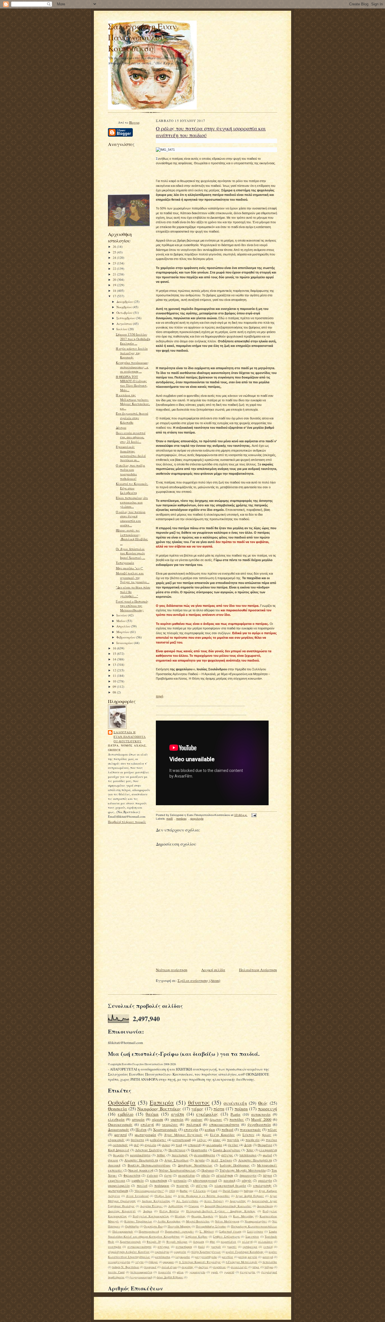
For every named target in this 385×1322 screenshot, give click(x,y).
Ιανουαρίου (125, 643)
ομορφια (168, 1262)
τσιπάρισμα (247, 1155)
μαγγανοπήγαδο (206, 1257)
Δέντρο (121, 427)
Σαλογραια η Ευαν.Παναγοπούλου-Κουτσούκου (130, 736)
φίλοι (180, 1272)
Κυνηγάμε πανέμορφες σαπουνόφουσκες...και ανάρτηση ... (132, 366)
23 (115, 263)
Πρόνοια (208, 1170)
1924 (172, 1191)
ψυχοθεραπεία (259, 1124)
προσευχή (267, 1108)
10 (115, 681)
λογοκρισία (182, 1257)
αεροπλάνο (186, 1175)
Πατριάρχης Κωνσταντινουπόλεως (254, 1226)
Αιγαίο (200, 1160)
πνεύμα (271, 1140)
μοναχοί (267, 1257)
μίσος (217, 1140)
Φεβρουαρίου (126, 637)
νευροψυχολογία (119, 1262)
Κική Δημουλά (118, 1150)
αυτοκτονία (261, 1114)
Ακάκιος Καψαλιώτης (156, 1201)
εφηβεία (138, 1180)
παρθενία (252, 1140)
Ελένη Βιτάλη (169, 1211)
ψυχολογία (196, 818)
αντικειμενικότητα (139, 1247)
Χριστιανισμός (165, 1129)
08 (115, 692)
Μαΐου (121, 621)
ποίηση (241, 1108)
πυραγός (182, 1185)
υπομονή (194, 1145)
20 (115, 279)
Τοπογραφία (125, 563)
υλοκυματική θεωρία (230, 1185)
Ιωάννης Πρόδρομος (235, 1165)
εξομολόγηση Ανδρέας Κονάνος (129, 1252)
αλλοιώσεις (265, 1242)
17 (115, 296)
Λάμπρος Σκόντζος (149, 1150)
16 (115, 648)
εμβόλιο (125, 1114)
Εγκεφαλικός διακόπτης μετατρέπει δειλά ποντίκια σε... (131, 453)
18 (115, 290)
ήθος (212, 1242)
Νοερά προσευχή (140, 1170)
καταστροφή (181, 1140)
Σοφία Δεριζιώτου (226, 1150)
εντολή (268, 1247)
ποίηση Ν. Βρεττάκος (125, 1267)
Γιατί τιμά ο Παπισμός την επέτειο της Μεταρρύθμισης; (132, 605)
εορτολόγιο (162, 1252)
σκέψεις (203, 1267)
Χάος (250, 1150)
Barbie (184, 1191)
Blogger (134, 122)
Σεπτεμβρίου (126, 318)
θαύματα (137, 1140)
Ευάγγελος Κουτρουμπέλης (151, 1216)
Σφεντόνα (252, 1236)
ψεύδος (233, 1145)
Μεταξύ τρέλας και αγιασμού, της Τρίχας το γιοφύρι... (132, 577)
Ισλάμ (223, 1216)
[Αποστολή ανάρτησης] (253, 815)
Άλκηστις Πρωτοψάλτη (141, 1160)
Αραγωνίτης (238, 1201)
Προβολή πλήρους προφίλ (127, 822)
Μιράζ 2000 (261, 1119)
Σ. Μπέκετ (207, 1231)
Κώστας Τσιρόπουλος (138, 1221)
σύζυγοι (201, 1185)
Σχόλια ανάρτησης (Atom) (199, 980)
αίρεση (157, 1119)
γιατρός (216, 1247)
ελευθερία (116, 1119)
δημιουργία (248, 1175)
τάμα (255, 1267)
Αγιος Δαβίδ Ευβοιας (250, 1196)
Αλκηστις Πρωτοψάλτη (255, 1160)
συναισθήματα (204, 1155)
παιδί (169, 818)
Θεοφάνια (265, 1145)
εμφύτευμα (116, 1180)
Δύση (248, 1145)
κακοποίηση (158, 1180)
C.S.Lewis (199, 1191)
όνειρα (113, 1160)
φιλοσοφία (214, 1145)
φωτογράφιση (118, 1191)
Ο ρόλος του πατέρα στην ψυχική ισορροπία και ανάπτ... (130, 518)
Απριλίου (123, 626)
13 (115, 664)
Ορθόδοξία (132, 1226)
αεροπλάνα (228, 1242)
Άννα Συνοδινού (137, 1196)
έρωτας (216, 1119)
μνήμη (210, 1129)
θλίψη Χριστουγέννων (206, 1252)
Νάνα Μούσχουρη (227, 1221)
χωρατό (229, 1272)
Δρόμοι (147, 1211)
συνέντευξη (235, 1103)
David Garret (231, 1191)
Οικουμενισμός (120, 1124)
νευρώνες (170, 1124)
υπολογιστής (262, 1185)
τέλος (272, 1129)
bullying (248, 1191)
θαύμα (152, 1114)
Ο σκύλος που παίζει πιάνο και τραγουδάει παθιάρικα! (130, 472)
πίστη (218, 1108)
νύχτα (139, 1262)
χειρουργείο (197, 1272)
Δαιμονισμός (118, 1129)
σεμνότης (187, 1267)
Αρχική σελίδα (213, 969)
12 (115, 670)
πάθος (161, 1155)
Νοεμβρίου (124, 307)
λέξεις (202, 1140)
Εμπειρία (162, 1102)
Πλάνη (141, 1129)
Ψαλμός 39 (154, 1242)
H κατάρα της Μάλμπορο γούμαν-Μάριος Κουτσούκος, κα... (133, 401)
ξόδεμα (153, 1262)
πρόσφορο (161, 1185)
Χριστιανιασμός (130, 1242)
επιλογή (147, 1124)
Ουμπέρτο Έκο (153, 1226)
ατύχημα (163, 1247)
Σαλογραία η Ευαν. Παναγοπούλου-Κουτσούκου (143, 37)
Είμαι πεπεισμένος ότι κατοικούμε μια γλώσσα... (132, 502)
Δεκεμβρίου (125, 301)
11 (115, 675)
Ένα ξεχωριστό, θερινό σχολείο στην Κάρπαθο (132, 417)
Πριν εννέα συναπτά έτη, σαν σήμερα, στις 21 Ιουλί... (130, 437)
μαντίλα (227, 1257)
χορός (214, 1272)
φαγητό (120, 1134)
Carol (214, 1191)
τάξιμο (268, 1267)
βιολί (201, 1247)
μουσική (229, 1180)
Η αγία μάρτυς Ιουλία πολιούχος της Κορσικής (132, 352)
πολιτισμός (180, 1155)
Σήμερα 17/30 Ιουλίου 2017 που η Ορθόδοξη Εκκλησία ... (133, 338)
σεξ (136, 1145)
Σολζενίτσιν (255, 1231)
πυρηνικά (150, 1267)
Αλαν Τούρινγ (214, 1201)
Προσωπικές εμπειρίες (179, 1231)
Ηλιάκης (180, 1216)
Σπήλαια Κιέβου (196, 1236)
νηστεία (177, 1119)
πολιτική (193, 1124)
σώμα (166, 1145)
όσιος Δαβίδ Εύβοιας (170, 1277)
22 (115, 268)
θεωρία (118, 1155)
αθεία (205, 1175)
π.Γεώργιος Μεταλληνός (241, 1262)
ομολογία (265, 1180)
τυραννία (164, 1272)
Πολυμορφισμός (122, 1231)
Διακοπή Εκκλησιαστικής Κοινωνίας (228, 1206)
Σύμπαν (248, 1135)
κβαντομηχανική (205, 1180)
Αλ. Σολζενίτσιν (187, 1201)
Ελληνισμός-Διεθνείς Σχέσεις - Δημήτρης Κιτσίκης (220, 1211)
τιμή (179, 1145)
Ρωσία (235, 1114)
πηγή (159, 696)
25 (115, 252)
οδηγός (247, 1180)
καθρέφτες (158, 1140)
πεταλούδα (269, 1262)
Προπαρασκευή (149, 1231)
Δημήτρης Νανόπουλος (195, 1165)
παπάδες (236, 1119)
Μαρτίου (123, 632)
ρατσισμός (120, 1145)
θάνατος (199, 1102)
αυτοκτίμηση (184, 1247)
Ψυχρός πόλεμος (177, 1242)
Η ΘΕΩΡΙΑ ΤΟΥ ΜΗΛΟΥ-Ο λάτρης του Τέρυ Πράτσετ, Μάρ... (131, 383)
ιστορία (138, 1119)
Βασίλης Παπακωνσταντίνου (149, 1165)
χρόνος (197, 1119)
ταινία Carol (116, 1272)
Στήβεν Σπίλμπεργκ (226, 1236)
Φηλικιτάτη (131, 1175)
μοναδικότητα (140, 1155)
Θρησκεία (117, 1108)
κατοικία (180, 1180)
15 (115, 653)
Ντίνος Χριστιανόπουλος (177, 1170)
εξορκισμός (116, 1140)
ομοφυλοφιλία (119, 1185)
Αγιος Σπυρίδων (176, 1160)
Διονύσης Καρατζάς (122, 1211)
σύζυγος (227, 1155)
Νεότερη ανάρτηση (171, 969)
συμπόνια (219, 1267)
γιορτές (231, 1247)
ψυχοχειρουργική (140, 1277)
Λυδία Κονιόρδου (169, 1221)
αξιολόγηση (224, 1175)
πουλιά (142, 1185)
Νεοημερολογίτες (256, 1221)
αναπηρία (114, 1247)
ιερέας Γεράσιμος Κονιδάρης (245, 1252)
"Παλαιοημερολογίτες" (149, 1191)
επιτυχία (191, 1129)
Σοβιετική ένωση (230, 1231)
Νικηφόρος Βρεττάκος (159, 1108)
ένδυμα (152, 1175)
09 (115, 686)
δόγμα (267, 1175)
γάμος (197, 1108)
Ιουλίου (122, 329)
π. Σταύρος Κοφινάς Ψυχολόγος (200, 1262)
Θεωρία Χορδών (202, 1216)
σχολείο (150, 1145)
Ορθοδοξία (122, 1102)
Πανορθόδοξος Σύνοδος (211, 1226)
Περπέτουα (177, 1150)
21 (115, 274)
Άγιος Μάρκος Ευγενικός (183, 1135)
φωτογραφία (145, 1134)
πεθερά (227, 1129)
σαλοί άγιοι (169, 1267)
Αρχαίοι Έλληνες (151, 1206)
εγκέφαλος (207, 1114)
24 (115, 257)
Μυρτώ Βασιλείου (198, 1221)
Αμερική (114, 1165)
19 (115, 285)
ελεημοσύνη (268, 1150)
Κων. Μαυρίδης (243, 1216)
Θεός (263, 1103)
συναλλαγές (239, 1267)
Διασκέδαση (265, 1206)
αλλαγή (247, 1242)
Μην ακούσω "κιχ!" (129, 568)
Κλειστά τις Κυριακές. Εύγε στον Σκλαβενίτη (132, 487)
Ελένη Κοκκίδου (222, 1135)
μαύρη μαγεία (247, 1257)
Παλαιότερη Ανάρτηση (258, 969)
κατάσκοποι (162, 1257)
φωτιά (267, 1155)
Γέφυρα (194, 1206)
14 (115, 659)
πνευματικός (250, 1129)
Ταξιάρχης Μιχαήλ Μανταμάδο (242, 1170)
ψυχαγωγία (247, 1272)
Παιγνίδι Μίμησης (179, 1226)
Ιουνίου (122, 615)
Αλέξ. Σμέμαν (221, 1160)
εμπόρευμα (250, 1247)
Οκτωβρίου (124, 312)
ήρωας (266, 1135)
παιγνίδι (233, 1140)
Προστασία (199, 1150)
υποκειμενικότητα (224, 1124)
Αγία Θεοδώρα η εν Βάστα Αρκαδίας (204, 1196)
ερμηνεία (180, 1252)
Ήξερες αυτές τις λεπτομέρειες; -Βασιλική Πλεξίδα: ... (132, 537)
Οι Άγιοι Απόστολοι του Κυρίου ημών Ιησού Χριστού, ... (130, 553)
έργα (168, 1175)
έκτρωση (198, 1242)
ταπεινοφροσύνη (141, 1272)
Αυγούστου (124, 323)
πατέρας (181, 818)
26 (115, 246)
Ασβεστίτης (175, 1206)
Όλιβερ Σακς (163, 1196)
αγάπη (177, 1114)
